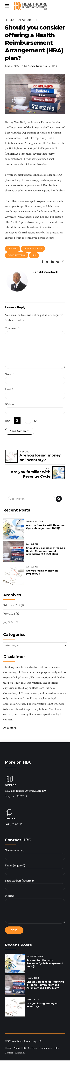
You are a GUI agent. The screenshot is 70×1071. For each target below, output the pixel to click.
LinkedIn (20, 1052)
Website (9, 404)
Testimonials (45, 1048)
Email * (9, 389)
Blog (57, 1048)
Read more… (10, 728)
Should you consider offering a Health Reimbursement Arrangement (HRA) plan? (45, 551)
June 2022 (9, 613)
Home (8, 1048)
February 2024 (11, 605)
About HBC (20, 1048)
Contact (9, 1052)
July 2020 (8, 622)
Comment (12, 328)
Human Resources (21, 20)
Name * (9, 374)
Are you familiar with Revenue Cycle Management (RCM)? (45, 527)
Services (32, 1048)
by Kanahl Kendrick (35, 66)
